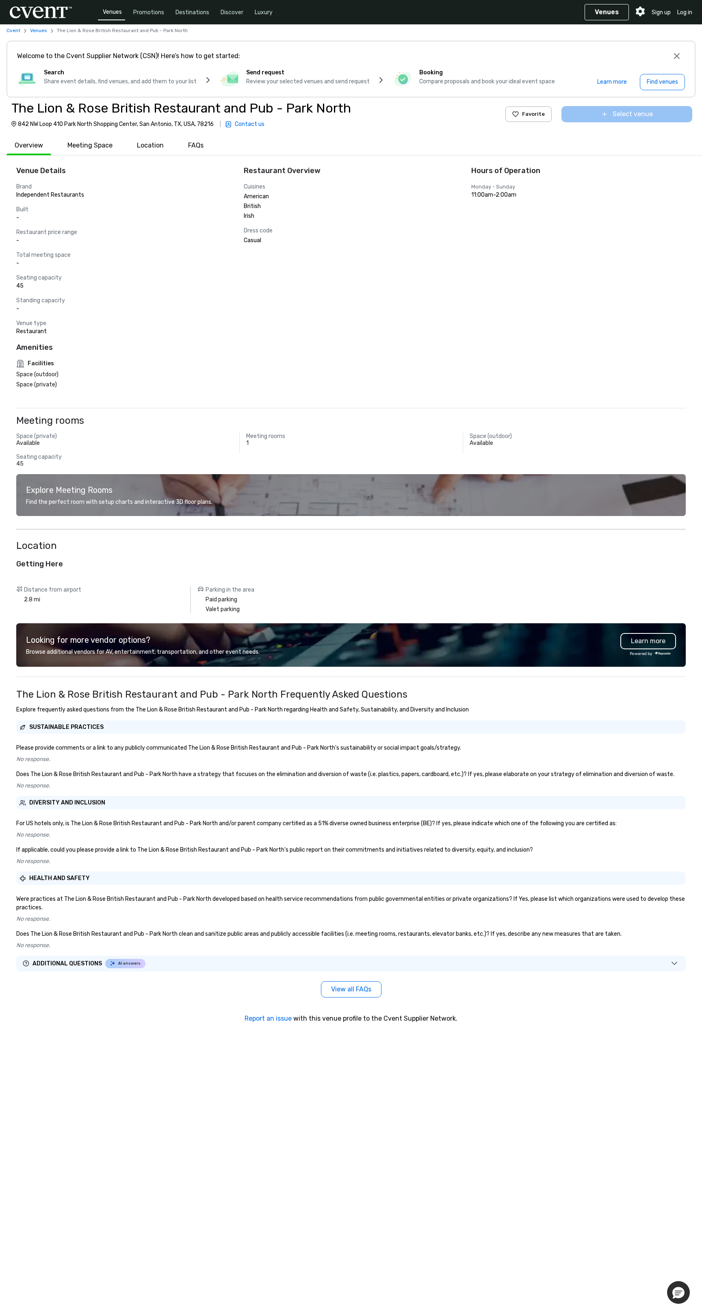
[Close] (677, 56)
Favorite (533, 114)
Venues (112, 12)
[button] (678, 1292)
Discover (232, 12)
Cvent (13, 30)
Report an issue (268, 1018)
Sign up (661, 12)
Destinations (192, 12)
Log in (684, 12)
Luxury (264, 12)
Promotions (148, 12)
